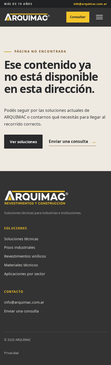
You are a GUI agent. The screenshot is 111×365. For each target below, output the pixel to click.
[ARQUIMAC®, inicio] (27, 17)
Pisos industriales (19, 247)
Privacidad (11, 353)
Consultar (78, 17)
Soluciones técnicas (21, 238)
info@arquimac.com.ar (24, 302)
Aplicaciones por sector (24, 273)
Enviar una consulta (72, 141)
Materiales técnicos (21, 264)
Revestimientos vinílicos (25, 256)
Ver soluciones (23, 141)
